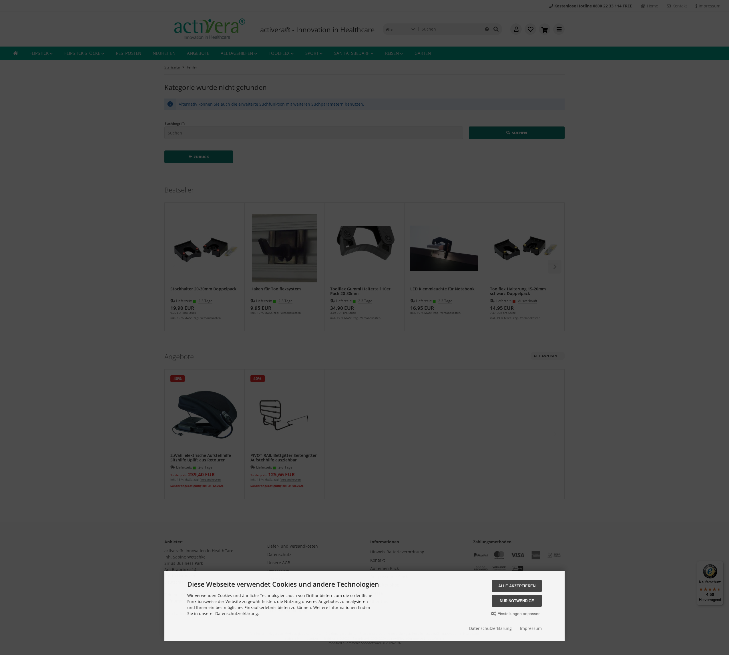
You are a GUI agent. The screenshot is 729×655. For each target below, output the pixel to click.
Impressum (531, 628)
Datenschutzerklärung (490, 628)
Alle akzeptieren (516, 586)
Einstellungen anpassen (518, 613)
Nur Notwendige (517, 601)
